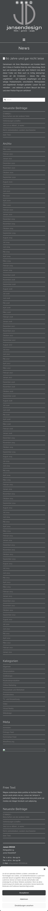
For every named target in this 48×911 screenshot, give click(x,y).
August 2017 (7, 345)
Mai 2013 (6, 578)
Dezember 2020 (9, 163)
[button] (44, 869)
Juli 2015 (6, 461)
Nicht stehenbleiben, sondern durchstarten (19, 130)
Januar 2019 (7, 270)
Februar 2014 (8, 536)
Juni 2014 (6, 517)
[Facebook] (17, 2)
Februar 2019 (8, 266)
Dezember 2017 (9, 326)
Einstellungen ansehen (24, 906)
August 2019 (7, 238)
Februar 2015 (8, 484)
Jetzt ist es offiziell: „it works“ (13, 125)
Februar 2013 (8, 592)
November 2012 (9, 606)
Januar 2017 (7, 377)
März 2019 (7, 261)
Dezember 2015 (9, 438)
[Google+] (22, 2)
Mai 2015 (6, 470)
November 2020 (9, 168)
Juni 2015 (6, 466)
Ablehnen (24, 899)
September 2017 (9, 340)
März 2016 (7, 424)
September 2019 (9, 233)
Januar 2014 (7, 540)
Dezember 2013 (9, 545)
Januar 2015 (7, 489)
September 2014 (9, 503)
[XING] (26, 2)
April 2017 (6, 363)
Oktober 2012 (8, 610)
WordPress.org (8, 742)
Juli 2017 (6, 349)
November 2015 (9, 443)
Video (5, 704)
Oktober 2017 (8, 335)
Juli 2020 (6, 186)
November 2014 (9, 494)
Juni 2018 (6, 298)
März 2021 (6, 149)
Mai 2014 (6, 522)
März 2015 (7, 480)
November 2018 (9, 280)
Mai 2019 (6, 252)
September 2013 (9, 559)
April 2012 (6, 638)
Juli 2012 (6, 624)
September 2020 (9, 177)
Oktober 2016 (8, 391)
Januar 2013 (7, 596)
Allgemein (7, 667)
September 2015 (9, 452)
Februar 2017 (8, 373)
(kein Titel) (7, 135)
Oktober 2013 (8, 554)
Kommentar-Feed (9, 737)
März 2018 (7, 312)
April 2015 (6, 475)
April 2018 (6, 308)
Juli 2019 (6, 242)
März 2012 (6, 643)
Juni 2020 (6, 191)
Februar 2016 (8, 429)
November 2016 (9, 387)
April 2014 (6, 526)
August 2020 (7, 182)
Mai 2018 (6, 303)
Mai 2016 (6, 415)
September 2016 (9, 396)
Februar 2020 (8, 210)
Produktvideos (8, 695)
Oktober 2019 (8, 228)
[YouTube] (31, 2)
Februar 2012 (8, 647)
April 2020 (7, 200)
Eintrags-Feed (8, 732)
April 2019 (6, 256)
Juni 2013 (6, 573)
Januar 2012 (7, 652)
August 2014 (7, 508)
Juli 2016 (6, 405)
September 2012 (9, 615)
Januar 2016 (7, 433)
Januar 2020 (7, 214)
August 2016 (7, 401)
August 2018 (7, 289)
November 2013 (9, 550)
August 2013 (7, 564)
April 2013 (6, 582)
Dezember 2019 (9, 219)
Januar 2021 (7, 159)
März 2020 (7, 205)
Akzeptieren (24, 893)
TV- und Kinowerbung (11, 699)
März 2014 (7, 531)
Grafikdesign (7, 676)
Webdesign (7, 713)
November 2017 (9, 331)
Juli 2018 (6, 294)
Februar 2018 (8, 317)
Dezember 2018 (9, 275)
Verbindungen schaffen (12, 121)
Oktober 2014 (8, 498)
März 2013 (6, 587)
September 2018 (9, 284)
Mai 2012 (6, 633)
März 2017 (6, 368)
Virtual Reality (8, 708)
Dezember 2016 (9, 382)
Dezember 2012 (9, 601)
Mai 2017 (6, 359)
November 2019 (9, 224)
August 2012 (7, 619)
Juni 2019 (6, 247)
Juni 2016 (6, 410)
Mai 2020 (6, 196)
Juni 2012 (6, 629)
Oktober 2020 (8, 172)
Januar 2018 (7, 321)
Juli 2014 (6, 512)
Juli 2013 (6, 568)
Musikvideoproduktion (11, 680)
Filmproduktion (8, 671)
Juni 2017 (6, 354)
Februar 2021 (8, 154)
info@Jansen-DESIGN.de (18, 863)
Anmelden (7, 728)
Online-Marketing (9, 685)
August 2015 (7, 457)
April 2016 (6, 419)
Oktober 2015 (8, 447)
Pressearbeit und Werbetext (13, 690)
